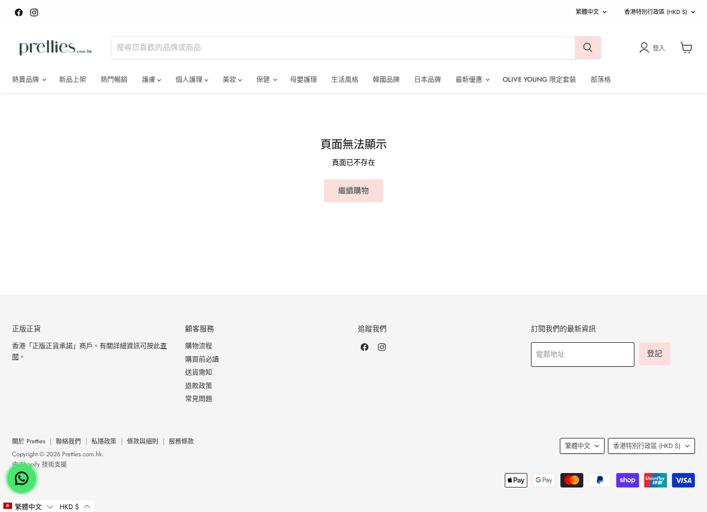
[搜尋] (588, 48)
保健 (264, 79)
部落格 (601, 79)
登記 (654, 353)
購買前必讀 (202, 359)
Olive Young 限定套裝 (539, 79)
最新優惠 (469, 79)
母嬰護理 (303, 79)
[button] (28, 506)
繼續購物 (353, 190)
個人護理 (190, 79)
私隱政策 (103, 441)
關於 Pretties (28, 441)
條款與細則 (142, 441)
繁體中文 (587, 12)
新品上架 (72, 79)
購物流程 (198, 345)
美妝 (230, 79)
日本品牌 (427, 79)
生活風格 (344, 79)
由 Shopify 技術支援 (39, 464)
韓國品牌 (386, 79)
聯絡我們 (68, 441)
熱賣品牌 (26, 79)
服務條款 (181, 441)
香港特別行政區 (655, 12)
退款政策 (198, 385)
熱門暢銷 (114, 79)
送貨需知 (198, 372)
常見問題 (198, 398)
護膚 (149, 79)
